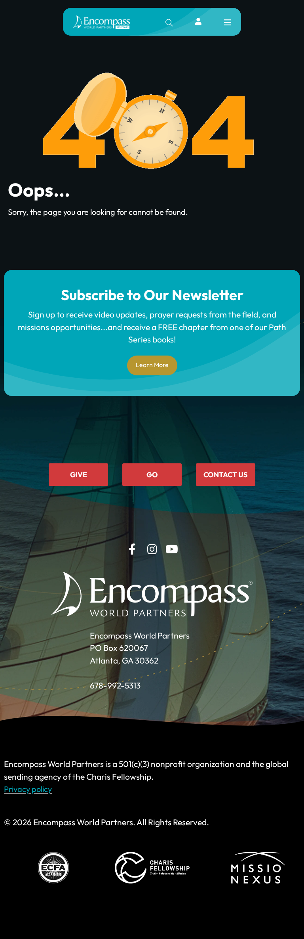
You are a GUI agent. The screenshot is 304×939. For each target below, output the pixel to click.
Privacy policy (28, 789)
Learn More (152, 365)
